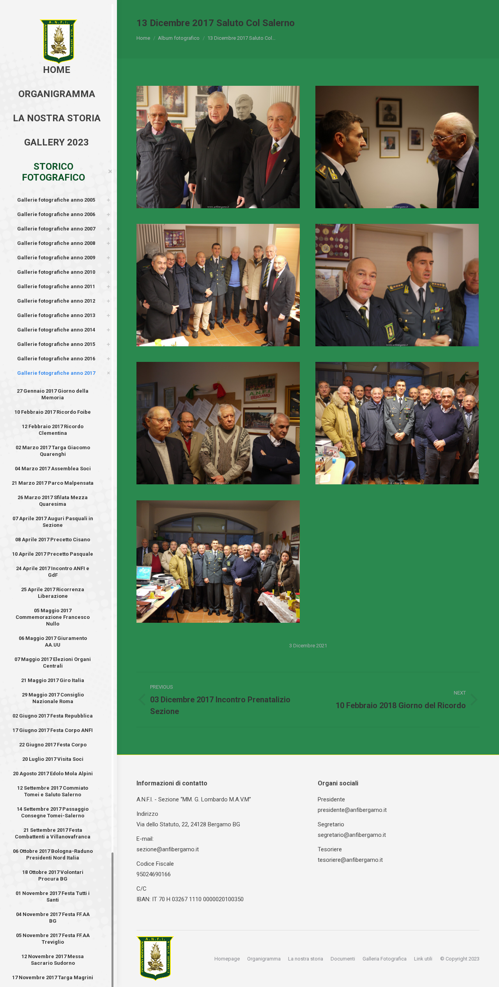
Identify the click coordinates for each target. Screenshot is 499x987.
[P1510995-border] (397, 285)
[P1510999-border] (218, 423)
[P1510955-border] (218, 147)
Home (143, 38)
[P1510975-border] (397, 147)
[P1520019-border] (397, 423)
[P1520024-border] (218, 561)
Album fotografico (179, 38)
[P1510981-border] (218, 285)
